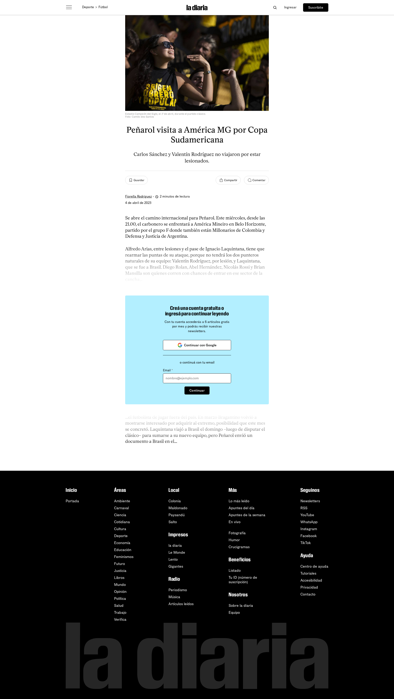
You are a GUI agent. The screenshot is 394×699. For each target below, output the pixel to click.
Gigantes (175, 566)
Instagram (308, 529)
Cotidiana (122, 522)
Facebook (308, 536)
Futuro (119, 563)
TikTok (305, 543)
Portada (72, 501)
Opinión (120, 591)
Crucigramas (239, 547)
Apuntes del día (241, 508)
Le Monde (176, 552)
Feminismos (123, 557)
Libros (119, 577)
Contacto (307, 594)
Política (120, 598)
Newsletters (310, 501)
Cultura (120, 529)
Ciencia (120, 515)
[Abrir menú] (69, 7)
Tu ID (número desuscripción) (243, 579)
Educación (122, 550)
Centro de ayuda (314, 566)
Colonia (174, 501)
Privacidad (309, 587)
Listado (235, 570)
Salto (172, 522)
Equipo (234, 612)
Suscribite (315, 7)
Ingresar (290, 7)
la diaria (175, 545)
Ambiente (122, 501)
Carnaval (121, 508)
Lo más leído (239, 501)
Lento (173, 559)
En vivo (235, 522)
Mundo (120, 584)
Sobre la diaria (241, 605)
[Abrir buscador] (275, 7)
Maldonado (177, 508)
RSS (303, 508)
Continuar (196, 390)
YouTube (307, 515)
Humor (234, 540)
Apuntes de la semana (247, 515)
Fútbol (103, 7)
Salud (119, 605)
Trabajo (120, 612)
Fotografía (237, 533)
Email (168, 370)
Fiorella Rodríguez (138, 196)
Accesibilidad (311, 580)
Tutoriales (308, 573)
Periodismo (177, 590)
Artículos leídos (181, 604)
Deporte (88, 7)
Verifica (120, 619)
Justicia (120, 570)
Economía (122, 543)
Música (174, 597)
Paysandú (176, 515)
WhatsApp (308, 522)
